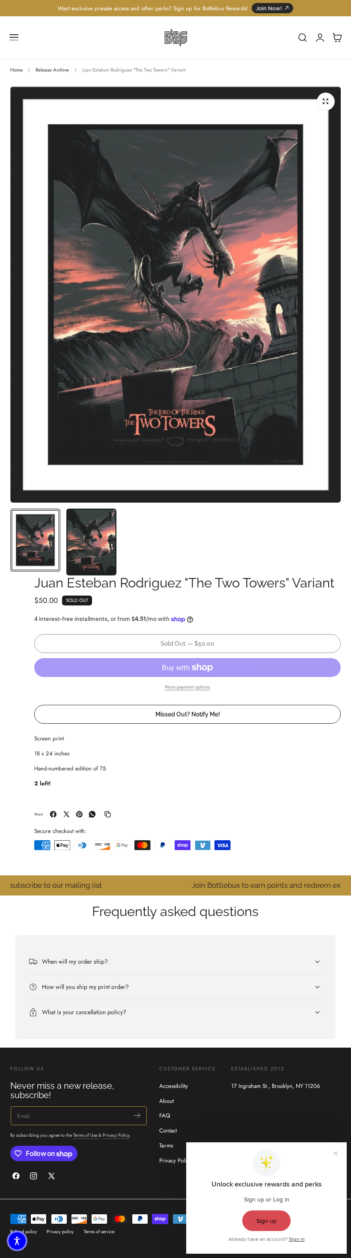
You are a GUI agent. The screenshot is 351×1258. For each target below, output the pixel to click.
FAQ (164, 1115)
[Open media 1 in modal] (326, 102)
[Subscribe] (137, 1115)
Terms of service (99, 1231)
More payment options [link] (187, 686)
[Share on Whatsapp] (92, 814)
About (166, 1101)
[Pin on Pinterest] (79, 814)
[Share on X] (66, 814)
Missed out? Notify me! (187, 714)
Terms (166, 1145)
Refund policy (23, 1231)
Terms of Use (85, 1135)
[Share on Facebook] (53, 814)
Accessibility (173, 1086)
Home (16, 69)
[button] (14, 37)
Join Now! (269, 8)
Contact (168, 1130)
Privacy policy (60, 1231)
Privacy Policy (116, 1135)
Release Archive (52, 69)
